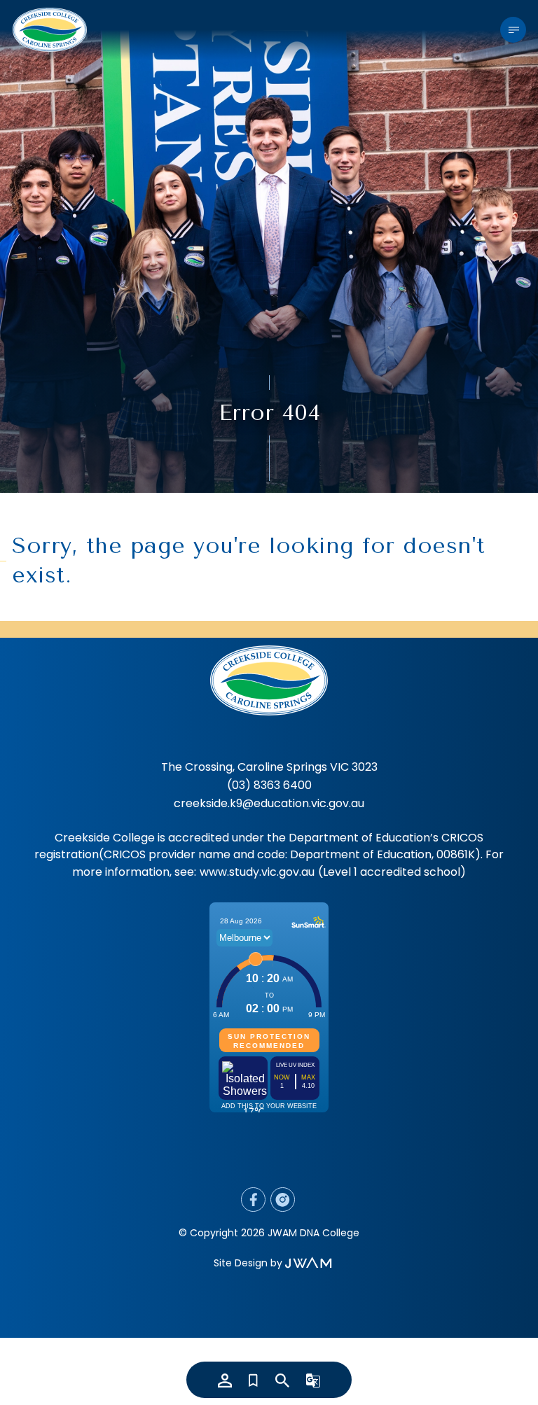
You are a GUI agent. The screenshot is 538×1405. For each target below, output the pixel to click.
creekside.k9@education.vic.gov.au (269, 803)
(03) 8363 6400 (269, 785)
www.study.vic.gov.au (257, 872)
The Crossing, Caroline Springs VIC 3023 (269, 767)
